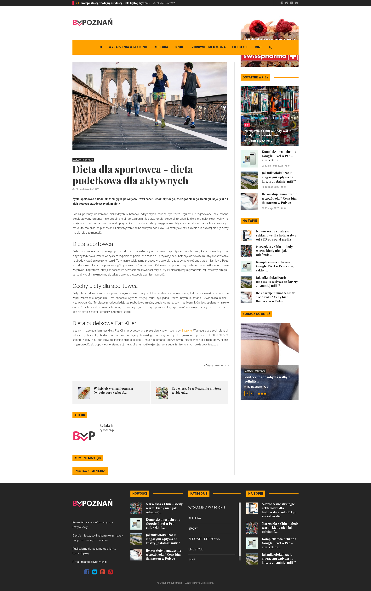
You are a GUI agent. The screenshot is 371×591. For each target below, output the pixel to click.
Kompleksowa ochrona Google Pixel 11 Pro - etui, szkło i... (279, 156)
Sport (180, 47)
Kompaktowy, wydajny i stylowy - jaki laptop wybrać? (115, 3)
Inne (258, 47)
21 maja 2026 (272, 208)
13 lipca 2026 (272, 187)
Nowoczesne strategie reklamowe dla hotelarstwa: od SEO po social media (276, 235)
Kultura (161, 47)
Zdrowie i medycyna (209, 47)
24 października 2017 (87, 189)
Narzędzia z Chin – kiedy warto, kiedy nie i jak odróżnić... (268, 133)
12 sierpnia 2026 (274, 165)
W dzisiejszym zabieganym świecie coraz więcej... (113, 390)
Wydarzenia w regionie (128, 47)
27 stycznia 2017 (165, 3)
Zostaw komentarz (90, 471)
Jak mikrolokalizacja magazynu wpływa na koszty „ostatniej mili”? (279, 177)
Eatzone (187, 330)
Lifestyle (240, 47)
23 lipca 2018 (254, 387)
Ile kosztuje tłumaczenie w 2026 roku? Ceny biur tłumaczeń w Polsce (279, 198)
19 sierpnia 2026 (256, 140)
